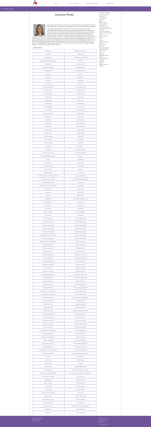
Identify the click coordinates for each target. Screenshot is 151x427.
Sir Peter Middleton (80, 389)
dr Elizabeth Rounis (80, 93)
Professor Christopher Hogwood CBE (48, 241)
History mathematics (104, 42)
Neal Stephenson (80, 202)
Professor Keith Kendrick (48, 284)
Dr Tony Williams (80, 139)
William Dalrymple (80, 409)
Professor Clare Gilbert (80, 241)
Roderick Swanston (48, 369)
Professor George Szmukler (48, 254)
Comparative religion (104, 27)
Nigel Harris (80, 205)
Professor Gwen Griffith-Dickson (80, 258)
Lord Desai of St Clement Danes (48, 179)
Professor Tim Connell (80, 333)
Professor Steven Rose (80, 396)
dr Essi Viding (48, 97)
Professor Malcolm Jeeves (80, 291)
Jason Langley (80, 166)
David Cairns (48, 77)
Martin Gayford (80, 192)
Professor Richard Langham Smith (80, 310)
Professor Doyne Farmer (48, 248)
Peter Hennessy (48, 215)
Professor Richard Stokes (80, 314)
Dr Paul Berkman (48, 123)
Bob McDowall (48, 64)
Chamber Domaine (80, 64)
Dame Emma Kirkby (48, 70)
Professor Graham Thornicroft (80, 254)
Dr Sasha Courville (80, 133)
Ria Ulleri (48, 356)
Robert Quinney (48, 366)
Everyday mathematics (104, 31)
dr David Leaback (80, 90)
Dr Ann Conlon (80, 83)
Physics (101, 57)
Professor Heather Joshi (80, 261)
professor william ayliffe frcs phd (80, 343)
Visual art (101, 66)
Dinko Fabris (48, 80)
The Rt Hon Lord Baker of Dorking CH (48, 373)
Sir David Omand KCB (80, 383)
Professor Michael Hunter (48, 297)
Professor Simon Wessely (80, 327)
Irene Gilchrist (80, 159)
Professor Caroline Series (80, 231)
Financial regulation (103, 36)
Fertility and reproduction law (105, 33)
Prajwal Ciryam (48, 126)
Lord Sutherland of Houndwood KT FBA (48, 185)
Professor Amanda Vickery (80, 222)
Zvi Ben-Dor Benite (80, 412)
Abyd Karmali (48, 50)
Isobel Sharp (80, 162)
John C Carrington (48, 169)
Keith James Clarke (48, 172)
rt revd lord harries (80, 376)
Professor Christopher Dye (80, 238)
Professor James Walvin (80, 268)
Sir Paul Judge (48, 389)
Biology (101, 21)
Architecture (102, 16)
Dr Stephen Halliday (48, 136)
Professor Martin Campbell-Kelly (48, 294)
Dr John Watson (48, 110)
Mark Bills (48, 192)
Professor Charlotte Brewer (80, 235)
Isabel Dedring (48, 162)
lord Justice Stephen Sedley (48, 182)
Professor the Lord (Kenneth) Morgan (48, 291)
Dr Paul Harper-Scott (80, 123)
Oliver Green (48, 208)
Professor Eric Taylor (80, 248)
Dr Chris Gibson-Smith (80, 87)
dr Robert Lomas (48, 133)
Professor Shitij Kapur (48, 327)
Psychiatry (101, 60)
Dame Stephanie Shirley (80, 70)
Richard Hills (48, 360)
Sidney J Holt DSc (48, 383)
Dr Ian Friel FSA (80, 100)
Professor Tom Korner (80, 337)
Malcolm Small (80, 189)
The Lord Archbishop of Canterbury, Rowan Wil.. (48, 175)
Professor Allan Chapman (48, 222)
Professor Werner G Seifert (48, 343)
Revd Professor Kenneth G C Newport (80, 353)
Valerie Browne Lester (48, 406)
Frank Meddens (48, 146)
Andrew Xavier (80, 54)
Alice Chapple (48, 54)
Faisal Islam (80, 143)
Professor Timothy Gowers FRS (48, 337)
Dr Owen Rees (80, 116)
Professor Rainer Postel (48, 310)
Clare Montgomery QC (80, 67)
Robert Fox (80, 363)
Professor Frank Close (80, 251)
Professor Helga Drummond (48, 264)
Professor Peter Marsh (48, 307)
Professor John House (48, 277)
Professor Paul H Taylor (48, 304)
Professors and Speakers (92, 3)
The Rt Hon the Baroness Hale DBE (80, 369)
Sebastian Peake (48, 379)
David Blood (80, 74)
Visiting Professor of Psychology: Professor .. (80, 406)
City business (102, 25)
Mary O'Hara (48, 195)
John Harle (80, 169)
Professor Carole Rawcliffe (48, 231)
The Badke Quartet (48, 57)
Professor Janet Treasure (48, 271)
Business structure (103, 24)
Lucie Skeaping (80, 185)
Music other (101, 46)
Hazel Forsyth (48, 149)
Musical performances (104, 49)
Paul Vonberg (80, 208)
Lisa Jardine (80, 172)
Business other (102, 22)
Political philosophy (103, 58)
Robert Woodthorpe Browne (81, 366)
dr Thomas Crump (48, 139)
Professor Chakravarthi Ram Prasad (48, 235)
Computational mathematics (105, 28)
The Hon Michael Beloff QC (80, 152)
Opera (100, 52)
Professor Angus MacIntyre (48, 225)
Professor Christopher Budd (48, 238)
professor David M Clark (48, 244)
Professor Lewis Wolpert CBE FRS (80, 287)
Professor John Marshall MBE (80, 277)
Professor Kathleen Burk (80, 281)
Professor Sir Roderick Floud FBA (48, 330)
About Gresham (110, 3)
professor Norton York (80, 300)
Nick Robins (48, 205)
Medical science (102, 45)
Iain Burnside (80, 156)
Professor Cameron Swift (80, 228)
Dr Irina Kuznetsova (80, 103)
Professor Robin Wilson (81, 320)
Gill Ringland (80, 146)
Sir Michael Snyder (80, 386)
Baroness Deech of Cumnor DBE (80, 57)
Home (55, 3)
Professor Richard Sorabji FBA (48, 314)
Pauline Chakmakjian (48, 212)
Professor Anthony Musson (80, 225)
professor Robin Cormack (48, 320)
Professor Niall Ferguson (48, 300)
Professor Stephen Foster (80, 330)
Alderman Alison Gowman (80, 50)
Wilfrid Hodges (48, 409)
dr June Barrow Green (80, 110)
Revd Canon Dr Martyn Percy (80, 350)
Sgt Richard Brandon (80, 379)
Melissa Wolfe (48, 198)
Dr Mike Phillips (80, 113)
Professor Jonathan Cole (48, 281)
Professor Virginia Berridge (80, 340)
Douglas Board (80, 80)
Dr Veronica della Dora (48, 143)
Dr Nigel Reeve (48, 116)
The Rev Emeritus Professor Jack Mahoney (48, 350)
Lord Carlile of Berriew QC (80, 175)
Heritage (101, 40)
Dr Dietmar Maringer (48, 93)
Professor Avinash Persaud (48, 228)
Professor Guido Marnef (48, 258)
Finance (101, 34)
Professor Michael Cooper (80, 294)
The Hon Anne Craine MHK (48, 152)
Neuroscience (102, 51)
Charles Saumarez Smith (48, 67)
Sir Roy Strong (80, 392)
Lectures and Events (74, 3)
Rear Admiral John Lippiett (80, 346)
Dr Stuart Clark (80, 136)
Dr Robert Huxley (80, 129)
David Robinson (80, 77)
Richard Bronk (80, 356)
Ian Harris (48, 159)
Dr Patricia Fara (48, 120)
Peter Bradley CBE (81, 212)
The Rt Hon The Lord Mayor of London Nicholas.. (80, 373)
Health (100, 39)
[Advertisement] (64, 20)
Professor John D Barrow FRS (48, 274)
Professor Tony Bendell (48, 340)
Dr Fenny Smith (80, 97)
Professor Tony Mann (80, 399)
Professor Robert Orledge (48, 317)
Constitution (102, 30)
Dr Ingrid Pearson (48, 103)
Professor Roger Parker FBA (80, 323)
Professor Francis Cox (48, 251)
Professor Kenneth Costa (48, 287)
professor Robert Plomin (80, 317)
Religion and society (103, 64)
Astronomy (101, 19)
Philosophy (101, 54)
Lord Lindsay (80, 182)
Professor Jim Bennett (80, 271)
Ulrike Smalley (80, 402)
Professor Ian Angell (80, 264)
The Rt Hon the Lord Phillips (48, 376)
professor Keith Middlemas (80, 284)
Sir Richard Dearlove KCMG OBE (48, 392)
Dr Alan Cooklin (48, 83)
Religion (101, 63)
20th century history (103, 15)
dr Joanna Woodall (48, 106)
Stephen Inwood (48, 396)
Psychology (101, 61)
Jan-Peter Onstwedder (48, 166)
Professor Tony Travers (48, 402)
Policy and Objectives (48, 218)
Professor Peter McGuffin (80, 307)
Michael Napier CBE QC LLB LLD (80, 198)
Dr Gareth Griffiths (48, 100)
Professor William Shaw (48, 346)
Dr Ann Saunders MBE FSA (48, 87)
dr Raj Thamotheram (80, 126)
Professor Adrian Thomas (80, 218)
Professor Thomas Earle (48, 333)
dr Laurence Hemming (48, 113)
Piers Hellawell (80, 215)
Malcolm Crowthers (48, 189)
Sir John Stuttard (48, 386)
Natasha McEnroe (48, 202)
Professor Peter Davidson (80, 304)
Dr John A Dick (80, 106)
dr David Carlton (48, 90)
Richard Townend (48, 363)
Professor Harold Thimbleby (48, 261)
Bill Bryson (80, 60)
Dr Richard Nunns (48, 129)
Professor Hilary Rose (80, 149)
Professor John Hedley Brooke (80, 274)
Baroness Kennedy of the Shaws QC (48, 60)
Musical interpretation (104, 48)
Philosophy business (103, 55)
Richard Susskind (80, 360)
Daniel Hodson (48, 74)
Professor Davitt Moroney (80, 244)
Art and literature (103, 18)
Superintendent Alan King (48, 399)
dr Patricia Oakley (80, 120)
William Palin (48, 412)
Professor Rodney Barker (48, 323)
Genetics (101, 37)
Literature (101, 43)
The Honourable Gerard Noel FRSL (48, 156)
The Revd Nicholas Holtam (48, 353)
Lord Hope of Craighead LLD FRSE (80, 179)
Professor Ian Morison (48, 268)
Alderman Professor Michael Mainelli (80, 297)
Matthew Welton (80, 195)
